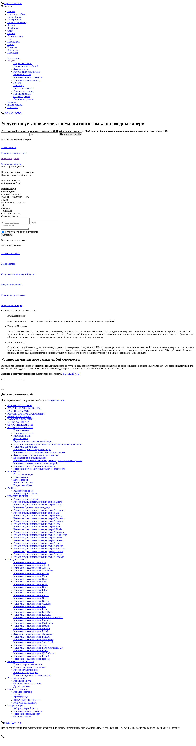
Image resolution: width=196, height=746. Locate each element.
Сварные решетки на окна (27, 683)
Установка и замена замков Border (31, 573)
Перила (17, 82)
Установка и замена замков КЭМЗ (31, 656)
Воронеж (12, 47)
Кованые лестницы (23, 91)
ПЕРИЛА (18, 694)
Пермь (10, 44)
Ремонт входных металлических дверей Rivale (37, 529)
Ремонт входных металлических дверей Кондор (38, 521)
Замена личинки (22, 435)
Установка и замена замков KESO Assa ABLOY (38, 617)
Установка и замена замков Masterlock (33, 623)
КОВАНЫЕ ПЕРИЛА (25, 702)
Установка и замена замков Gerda (30, 598)
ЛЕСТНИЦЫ (20, 697)
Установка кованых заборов (27, 77)
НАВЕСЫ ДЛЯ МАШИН (20, 419)
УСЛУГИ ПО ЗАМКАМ (20, 427)
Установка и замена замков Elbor (30, 590)
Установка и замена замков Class (30, 579)
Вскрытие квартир (23, 482)
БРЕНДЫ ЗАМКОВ (17, 559)
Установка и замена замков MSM (30, 631)
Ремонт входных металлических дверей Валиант (38, 518)
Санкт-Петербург (16, 14)
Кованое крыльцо (22, 691)
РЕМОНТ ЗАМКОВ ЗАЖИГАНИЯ (26, 413)
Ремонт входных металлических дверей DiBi (36, 513)
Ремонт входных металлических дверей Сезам (37, 537)
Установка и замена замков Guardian (32, 603)
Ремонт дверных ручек (25, 493)
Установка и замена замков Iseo (29, 606)
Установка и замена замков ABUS (31, 565)
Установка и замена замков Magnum (32, 620)
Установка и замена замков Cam (30, 576)
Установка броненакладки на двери (32, 449)
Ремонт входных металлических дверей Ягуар (37, 554)
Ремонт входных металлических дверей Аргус (37, 504)
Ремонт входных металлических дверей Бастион (38, 510)
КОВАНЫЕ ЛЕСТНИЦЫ (27, 700)
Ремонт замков (21, 430)
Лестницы (18, 85)
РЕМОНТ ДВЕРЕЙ (17, 496)
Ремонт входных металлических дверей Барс (36, 524)
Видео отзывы (14, 104)
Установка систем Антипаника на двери (34, 466)
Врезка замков (20, 438)
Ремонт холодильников (25, 669)
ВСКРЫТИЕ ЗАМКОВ (19, 405)
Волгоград (12, 50)
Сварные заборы (22, 716)
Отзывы (11, 102)
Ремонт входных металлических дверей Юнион (38, 551)
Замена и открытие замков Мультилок (33, 634)
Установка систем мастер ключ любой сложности (39, 468)
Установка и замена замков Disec (30, 584)
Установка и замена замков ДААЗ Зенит (34, 653)
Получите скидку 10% (70, 134)
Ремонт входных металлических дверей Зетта (37, 526)
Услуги (11, 60)
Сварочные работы (23, 99)
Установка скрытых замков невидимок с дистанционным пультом (47, 460)
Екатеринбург (14, 19)
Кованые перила (22, 93)
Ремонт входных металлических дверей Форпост (39, 548)
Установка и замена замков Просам (31, 658)
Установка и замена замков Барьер (31, 650)
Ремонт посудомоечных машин (29, 667)
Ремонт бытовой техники (20, 661)
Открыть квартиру (23, 474)
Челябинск (13, 28)
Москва (11, 11)
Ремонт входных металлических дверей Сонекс (38, 540)
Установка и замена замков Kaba (30, 609)
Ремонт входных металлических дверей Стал (37, 543)
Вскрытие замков (22, 63)
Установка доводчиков (25, 446)
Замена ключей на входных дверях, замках (35, 455)
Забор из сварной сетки (25, 708)
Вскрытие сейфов (22, 485)
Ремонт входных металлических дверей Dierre (37, 501)
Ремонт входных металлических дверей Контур (38, 515)
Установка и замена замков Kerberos (32, 614)
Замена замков (20, 69)
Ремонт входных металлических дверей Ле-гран (38, 532)
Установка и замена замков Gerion (31, 601)
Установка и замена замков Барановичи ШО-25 (38, 647)
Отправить (7, 235)
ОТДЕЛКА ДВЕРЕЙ (18, 422)
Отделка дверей (21, 96)
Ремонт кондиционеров (25, 672)
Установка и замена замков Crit (29, 581)
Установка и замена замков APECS (31, 568)
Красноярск (13, 41)
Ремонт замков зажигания (26, 71)
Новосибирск (14, 17)
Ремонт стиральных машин (27, 664)
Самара (11, 33)
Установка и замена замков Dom (30, 587)
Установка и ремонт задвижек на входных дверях (39, 452)
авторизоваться (56, 400)
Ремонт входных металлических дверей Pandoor (38, 557)
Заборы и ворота (16, 705)
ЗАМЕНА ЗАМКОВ (18, 411)
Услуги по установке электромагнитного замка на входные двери (47, 444)
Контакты (12, 107)
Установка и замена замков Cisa (29, 562)
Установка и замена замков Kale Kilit (32, 612)
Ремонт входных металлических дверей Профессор (40, 535)
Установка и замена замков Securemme (33, 639)
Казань (11, 25)
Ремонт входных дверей (26, 499)
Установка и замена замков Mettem (31, 625)
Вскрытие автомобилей (25, 66)
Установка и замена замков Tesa (30, 645)
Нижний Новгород (17, 22)
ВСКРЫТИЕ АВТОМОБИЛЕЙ (24, 408)
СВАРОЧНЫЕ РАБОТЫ (20, 424)
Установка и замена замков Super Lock (33, 642)
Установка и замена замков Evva (30, 592)
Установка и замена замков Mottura (31, 628)
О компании (13, 58)
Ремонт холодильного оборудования (32, 675)
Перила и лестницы (17, 689)
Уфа (9, 39)
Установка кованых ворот (26, 80)
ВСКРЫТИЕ (14, 471)
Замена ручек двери (23, 490)
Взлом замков (20, 477)
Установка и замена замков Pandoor (31, 636)
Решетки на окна (22, 74)
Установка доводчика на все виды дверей (35, 463)
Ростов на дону (15, 36)
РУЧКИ (11, 488)
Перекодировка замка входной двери (32, 441)
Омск (10, 30)
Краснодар (13, 52)
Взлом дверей (20, 479)
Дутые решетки (21, 686)
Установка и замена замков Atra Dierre (33, 570)
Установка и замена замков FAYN (31, 595)
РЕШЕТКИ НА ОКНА (19, 416)
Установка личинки (23, 433)
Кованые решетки (22, 680)
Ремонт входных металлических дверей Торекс (38, 546)
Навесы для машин (23, 88)
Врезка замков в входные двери (29, 457)
